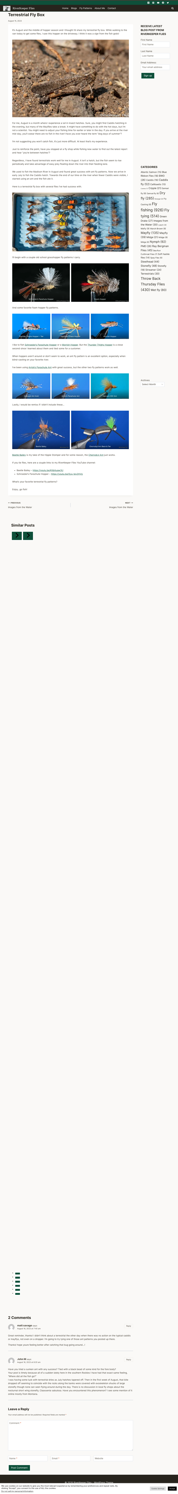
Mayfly (150, 233)
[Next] (28, 536)
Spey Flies (156, 258)
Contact (112, 8)
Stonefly (149, 265)
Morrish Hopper (70, 345)
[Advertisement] (151, 121)
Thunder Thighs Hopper (100, 345)
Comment (15, 1423)
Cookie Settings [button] (157, 1488)
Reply (128, 1326)
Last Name (146, 51)
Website (99, 1458)
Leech (162, 225)
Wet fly (159, 290)
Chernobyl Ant (95, 455)
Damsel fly (153, 193)
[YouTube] (158, 3)
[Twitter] (168, 3)
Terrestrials (150, 273)
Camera (144, 188)
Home (65, 8)
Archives (145, 380)
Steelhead (150, 261)
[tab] (18, 1273)
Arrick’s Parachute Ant (40, 367)
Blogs (74, 8)
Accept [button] (172, 1488)
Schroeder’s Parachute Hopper (41, 345)
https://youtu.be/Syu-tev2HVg (67, 474)
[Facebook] (163, 3)
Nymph (158, 241)
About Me (100, 8)
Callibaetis (158, 184)
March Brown (158, 228)
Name (13, 1458)
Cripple (155, 188)
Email (55, 1458)
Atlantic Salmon (151, 172)
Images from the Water (20, 505)
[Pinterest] (153, 3)
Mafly (145, 228)
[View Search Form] (172, 8)
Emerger (159, 199)
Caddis (152, 180)
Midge (152, 237)
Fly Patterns (85, 8)
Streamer (153, 269)
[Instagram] (148, 3)
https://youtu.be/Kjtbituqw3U (48, 470)
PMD (146, 246)
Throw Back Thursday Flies (153, 284)
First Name (146, 40)
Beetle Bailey (19, 455)
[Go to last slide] (16, 536)
